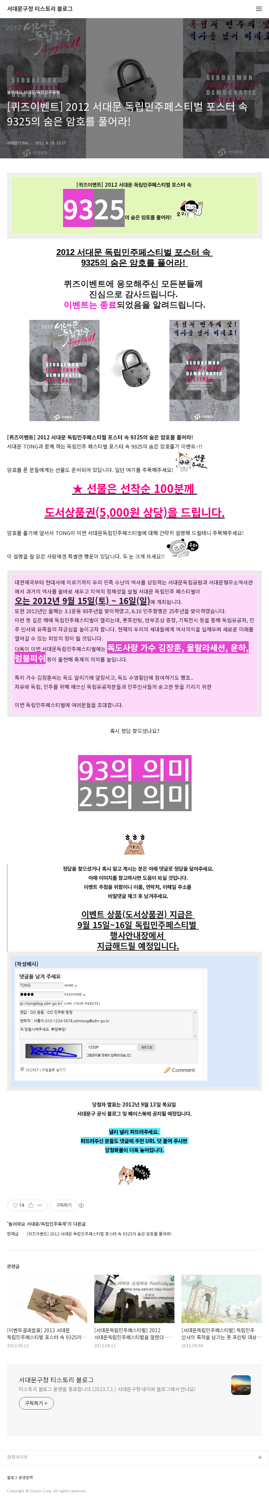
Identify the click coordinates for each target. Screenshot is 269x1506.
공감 (11, 1480)
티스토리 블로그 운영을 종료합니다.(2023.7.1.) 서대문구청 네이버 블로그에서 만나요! (107, 1388)
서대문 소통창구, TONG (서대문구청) (42, 1469)
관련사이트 (17, 1456)
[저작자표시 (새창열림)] (81, 1205)
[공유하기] (31, 1205)
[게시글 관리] (39, 1205)
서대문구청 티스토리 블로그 (40, 9)
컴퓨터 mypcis (21, 1491)
